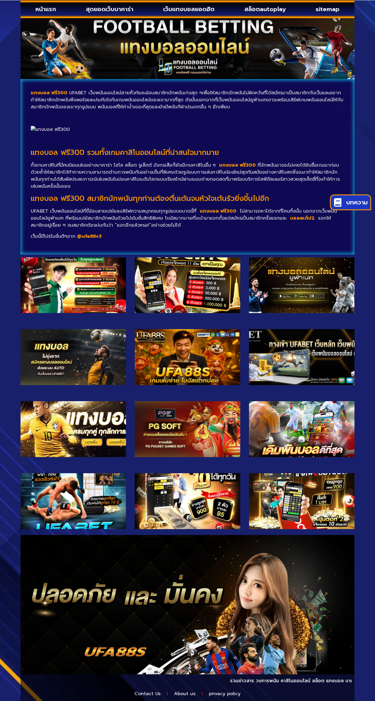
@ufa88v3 (89, 236)
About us (184, 693)
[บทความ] (337, 202)
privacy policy (225, 693)
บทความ (357, 202)
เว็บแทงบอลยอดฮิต (188, 9)
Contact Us (147, 693)
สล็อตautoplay (265, 9)
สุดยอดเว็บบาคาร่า (109, 9)
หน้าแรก (45, 9)
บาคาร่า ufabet (342, 680)
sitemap (328, 9)
